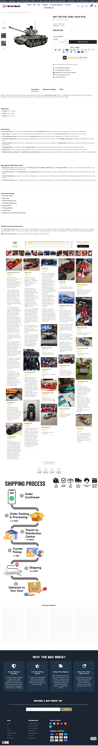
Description (35, 89)
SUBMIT (66, 709)
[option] (28, 36)
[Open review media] (9, 253)
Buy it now (75, 48)
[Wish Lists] (87, 6)
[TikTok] (61, 723)
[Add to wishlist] (66, 42)
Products (8, 12)
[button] (4, 22)
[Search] (78, 6)
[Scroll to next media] (90, 253)
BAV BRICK (61, 24)
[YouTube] (65, 723)
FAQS (61, 89)
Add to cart (83, 42)
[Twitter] (50, 726)
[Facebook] (50, 723)
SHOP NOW (12, 1)
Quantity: (55, 39)
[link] (24, 538)
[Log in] (82, 6)
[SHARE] (63, 42)
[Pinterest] (58, 723)
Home (2, 12)
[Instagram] (54, 723)
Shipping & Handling (49, 89)
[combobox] (5, 742)
